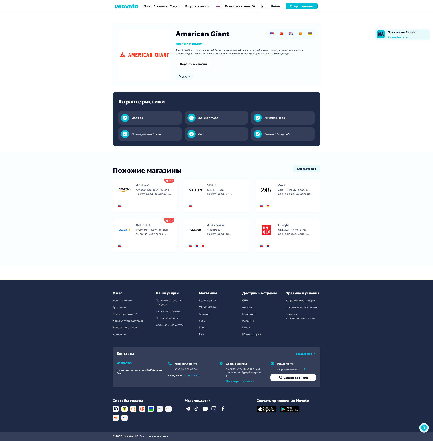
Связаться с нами (296, 377)
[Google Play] (290, 409)
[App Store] (267, 409)
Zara (201, 334)
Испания (248, 320)
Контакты (119, 334)
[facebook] (223, 409)
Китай (246, 327)
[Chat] (424, 428)
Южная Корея (251, 334)
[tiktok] (196, 409)
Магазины (160, 6)
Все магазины (208, 300)
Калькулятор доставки (128, 320)
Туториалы (120, 307)
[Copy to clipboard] (303, 369)
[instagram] (214, 409)
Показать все (302, 353)
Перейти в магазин (193, 64)
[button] (145, 195)
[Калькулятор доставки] (262, 6)
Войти (275, 6)
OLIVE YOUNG (208, 307)
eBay (202, 320)
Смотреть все (306, 168)
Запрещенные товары (300, 300)
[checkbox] (272, 34)
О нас (147, 6)
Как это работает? (125, 314)
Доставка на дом (167, 318)
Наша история (122, 300)
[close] (427, 31)
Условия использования (301, 307)
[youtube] (205, 409)
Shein (202, 327)
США (245, 300)
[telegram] (188, 409)
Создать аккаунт (301, 6)
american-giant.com (189, 43)
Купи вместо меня (168, 311)
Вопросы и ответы (197, 6)
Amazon (204, 314)
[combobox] (218, 6)
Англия (247, 307)
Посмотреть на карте (240, 381)
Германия (248, 314)
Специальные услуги (170, 324)
